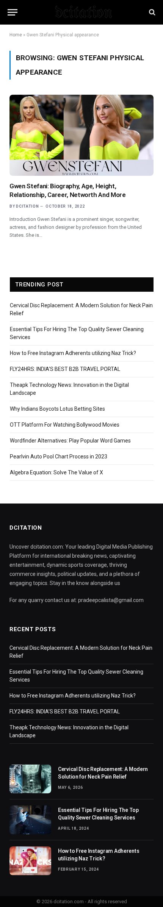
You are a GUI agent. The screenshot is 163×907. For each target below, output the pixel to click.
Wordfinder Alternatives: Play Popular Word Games (70, 441)
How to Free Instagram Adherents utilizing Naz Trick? (73, 353)
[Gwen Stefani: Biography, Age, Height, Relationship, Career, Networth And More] (81, 135)
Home (15, 35)
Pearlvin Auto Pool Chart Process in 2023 (58, 457)
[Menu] (12, 12)
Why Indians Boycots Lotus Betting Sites (57, 409)
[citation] (81, 12)
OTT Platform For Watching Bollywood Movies (64, 425)
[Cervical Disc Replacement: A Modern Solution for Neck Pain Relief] (30, 779)
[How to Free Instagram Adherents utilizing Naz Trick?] (30, 860)
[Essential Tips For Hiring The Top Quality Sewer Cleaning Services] (30, 819)
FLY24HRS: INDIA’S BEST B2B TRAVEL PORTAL (65, 369)
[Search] (151, 12)
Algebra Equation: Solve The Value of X (56, 472)
